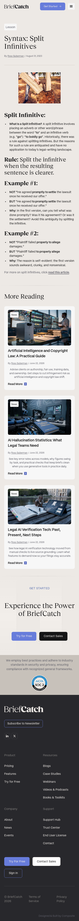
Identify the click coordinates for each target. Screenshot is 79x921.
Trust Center (51, 827)
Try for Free (12, 781)
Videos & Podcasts (55, 789)
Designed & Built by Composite (57, 916)
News (8, 827)
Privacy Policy (62, 899)
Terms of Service (34, 899)
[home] (16, 6)
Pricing (9, 766)
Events (9, 835)
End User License (54, 835)
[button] (71, 6)
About (8, 820)
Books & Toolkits (54, 797)
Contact (48, 843)
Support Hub (51, 820)
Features (10, 774)
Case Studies (52, 774)
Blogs (47, 766)
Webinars (49, 781)
